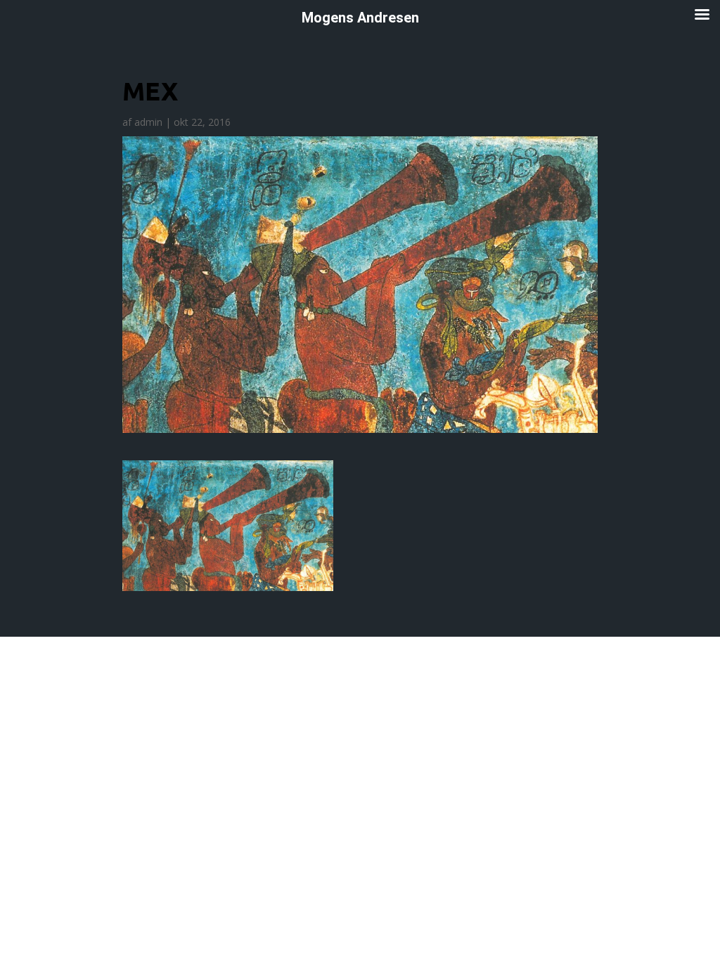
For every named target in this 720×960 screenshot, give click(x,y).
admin (148, 122)
